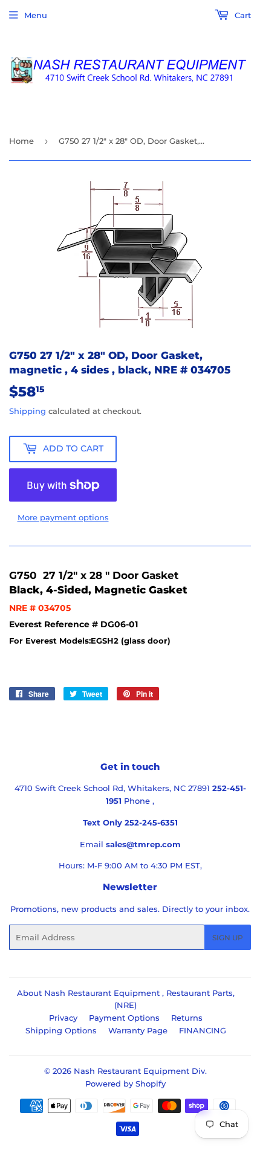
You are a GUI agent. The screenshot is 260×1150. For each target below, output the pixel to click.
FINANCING (202, 1030)
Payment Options (124, 1017)
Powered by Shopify (125, 1083)
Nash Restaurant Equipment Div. (140, 1071)
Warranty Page (137, 1030)
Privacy (63, 1017)
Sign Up (227, 937)
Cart (241, 15)
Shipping (27, 411)
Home (21, 141)
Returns (187, 1017)
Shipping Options (61, 1030)
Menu (35, 15)
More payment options (63, 517)
